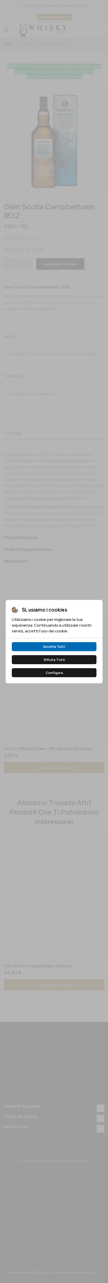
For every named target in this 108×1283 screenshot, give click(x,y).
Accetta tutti (54, 646)
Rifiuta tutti (54, 659)
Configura (54, 672)
